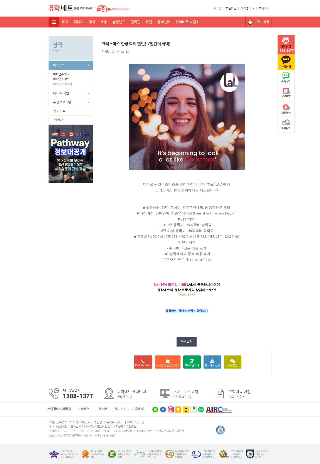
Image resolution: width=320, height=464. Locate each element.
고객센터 (246, 8)
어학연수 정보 (61, 79)
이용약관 (83, 409)
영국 (92, 22)
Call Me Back (143, 365)
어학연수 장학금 (62, 84)
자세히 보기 (180, 396)
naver (286, 77)
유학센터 (163, 22)
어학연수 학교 (61, 74)
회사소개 (264, 8)
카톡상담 (232, 365)
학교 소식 (59, 111)
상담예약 (286, 93)
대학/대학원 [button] (61, 93)
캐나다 (79, 22)
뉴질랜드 (118, 22)
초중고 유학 (261, 22)
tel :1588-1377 (286, 44)
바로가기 (122, 396)
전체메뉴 (54, 22)
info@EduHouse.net (137, 431)
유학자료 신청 (212, 365)
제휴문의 (138, 409)
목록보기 (186, 341)
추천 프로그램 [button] (62, 102)
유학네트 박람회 (187, 22)
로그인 (218, 8)
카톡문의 (286, 62)
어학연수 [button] (58, 65)
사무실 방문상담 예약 (167, 365)
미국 (65, 22)
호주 (104, 22)
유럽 (149, 22)
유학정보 (58, 120)
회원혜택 (286, 109)
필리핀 (135, 22)
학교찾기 (286, 125)
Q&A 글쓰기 (192, 365)
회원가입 (231, 8)
